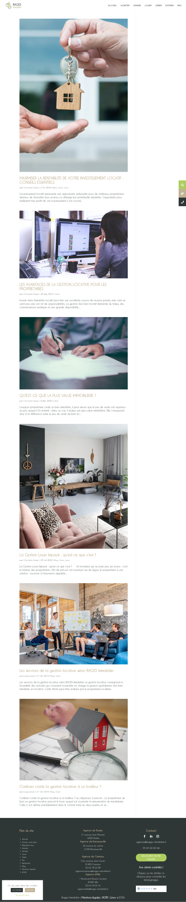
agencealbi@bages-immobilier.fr (93, 889)
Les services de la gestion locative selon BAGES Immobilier (66, 670)
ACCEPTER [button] (16, 890)
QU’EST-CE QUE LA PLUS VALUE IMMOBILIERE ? (57, 396)
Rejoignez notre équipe (151, 857)
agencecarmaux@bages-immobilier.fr (93, 871)
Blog (55, 187)
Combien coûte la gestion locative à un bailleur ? (60, 786)
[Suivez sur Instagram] (157, 836)
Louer (148, 5)
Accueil (112, 5)
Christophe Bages (31, 187)
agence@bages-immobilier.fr (151, 842)
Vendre (137, 5)
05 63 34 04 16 (93, 885)
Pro (179, 5)
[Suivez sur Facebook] (144, 836)
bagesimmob (29, 676)
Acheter (125, 5)
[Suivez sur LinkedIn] (151, 836)
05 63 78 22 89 (93, 867)
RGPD (105, 897)
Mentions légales (91, 897)
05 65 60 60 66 (151, 848)
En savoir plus (22, 895)
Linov (113, 897)
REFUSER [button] (30, 890)
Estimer (170, 5)
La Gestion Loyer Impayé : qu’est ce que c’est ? (57, 555)
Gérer (158, 5)
